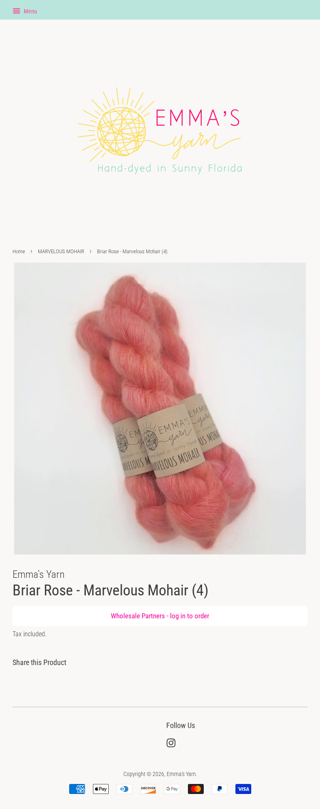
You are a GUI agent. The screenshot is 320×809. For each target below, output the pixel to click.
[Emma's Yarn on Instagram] (170, 745)
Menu (29, 11)
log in (177, 616)
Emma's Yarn (181, 774)
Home (18, 251)
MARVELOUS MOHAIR (61, 251)
